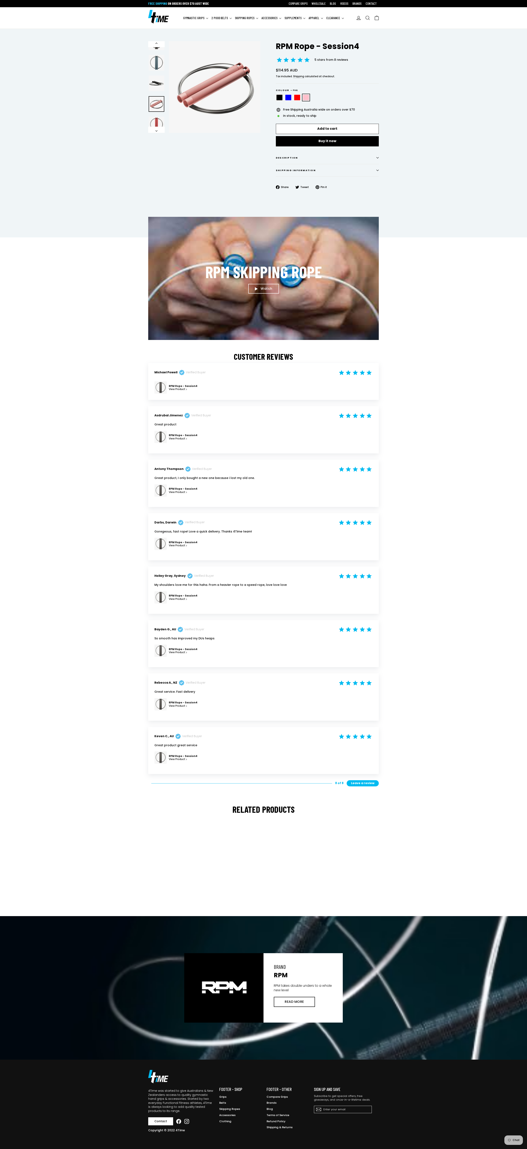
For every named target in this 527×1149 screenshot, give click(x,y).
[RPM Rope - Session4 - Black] (151, 893)
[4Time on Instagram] (186, 1121)
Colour (287, 90)
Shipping (298, 76)
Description (287, 157)
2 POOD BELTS (220, 18)
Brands (271, 1103)
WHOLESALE (319, 3)
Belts (222, 1103)
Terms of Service (278, 1115)
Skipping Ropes (229, 1109)
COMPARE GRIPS (298, 3)
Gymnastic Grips (194, 18)
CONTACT (371, 3)
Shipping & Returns (280, 1127)
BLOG (333, 3)
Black (279, 97)
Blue (288, 97)
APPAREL (314, 18)
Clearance (333, 18)
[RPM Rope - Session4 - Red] (161, 893)
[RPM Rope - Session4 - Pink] (166, 893)
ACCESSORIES (269, 18)
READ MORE (294, 1001)
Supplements (293, 18)
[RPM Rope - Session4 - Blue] (156, 893)
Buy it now (327, 141)
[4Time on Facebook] (178, 1121)
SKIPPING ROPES (245, 18)
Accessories (227, 1115)
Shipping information (296, 170)
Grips (222, 1097)
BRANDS (356, 3)
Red (297, 97)
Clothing (225, 1121)
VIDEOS (344, 3)
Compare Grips (277, 1097)
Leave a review (362, 783)
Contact (160, 1121)
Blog (270, 1109)
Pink (306, 97)
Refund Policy (276, 1121)
